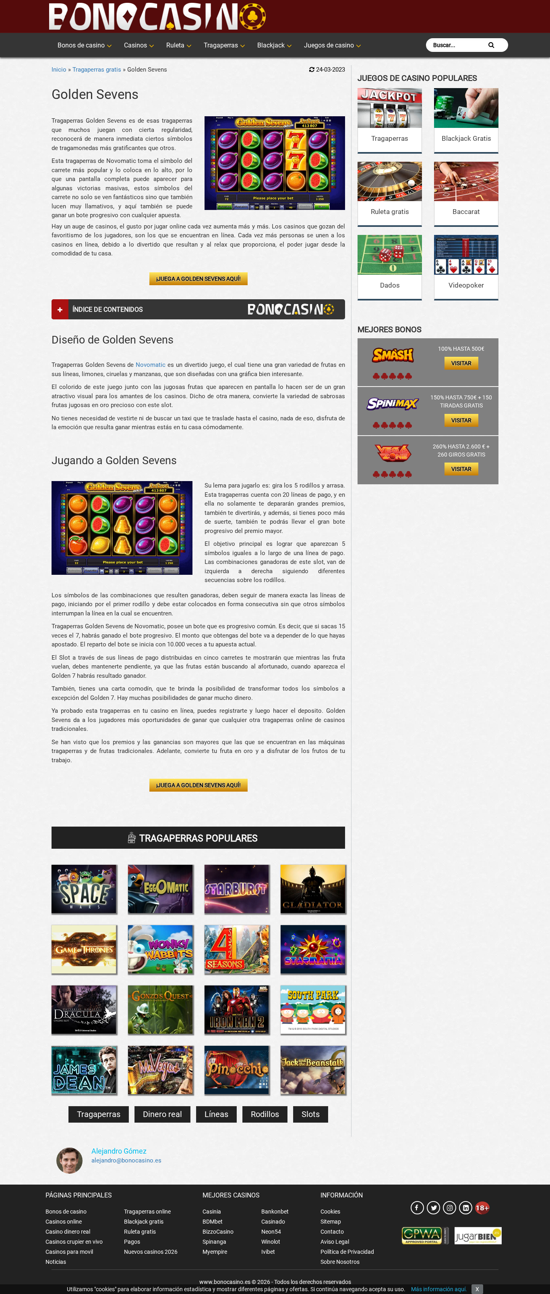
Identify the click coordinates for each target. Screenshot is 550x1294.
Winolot (270, 1241)
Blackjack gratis (143, 1221)
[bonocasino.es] (157, 16)
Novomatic (150, 364)
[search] (491, 45)
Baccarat (466, 212)
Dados (390, 285)
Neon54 (271, 1231)
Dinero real (162, 1114)
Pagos (132, 1241)
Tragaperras (221, 45)
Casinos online (63, 1221)
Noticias (55, 1262)
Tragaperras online (147, 1211)
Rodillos (265, 1114)
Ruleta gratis (390, 212)
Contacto (332, 1231)
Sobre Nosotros (340, 1262)
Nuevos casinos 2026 (151, 1252)
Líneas (216, 1114)
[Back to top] (532, 1252)
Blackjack (271, 45)
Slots (311, 1114)
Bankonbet (275, 1211)
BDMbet (213, 1221)
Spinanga (214, 1241)
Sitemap (330, 1221)
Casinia (212, 1211)
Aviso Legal (334, 1241)
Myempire (215, 1252)
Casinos (135, 45)
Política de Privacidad (347, 1252)
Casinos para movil (69, 1252)
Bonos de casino (81, 45)
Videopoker (466, 285)
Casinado (273, 1221)
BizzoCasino (218, 1231)
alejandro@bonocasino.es (126, 1160)
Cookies (330, 1211)
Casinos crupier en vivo (74, 1241)
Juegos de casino (329, 45)
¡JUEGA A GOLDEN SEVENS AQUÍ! (198, 279)
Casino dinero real (67, 1231)
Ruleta (175, 45)
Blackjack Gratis (466, 138)
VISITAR (461, 363)
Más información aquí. (439, 1289)
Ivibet (268, 1252)
